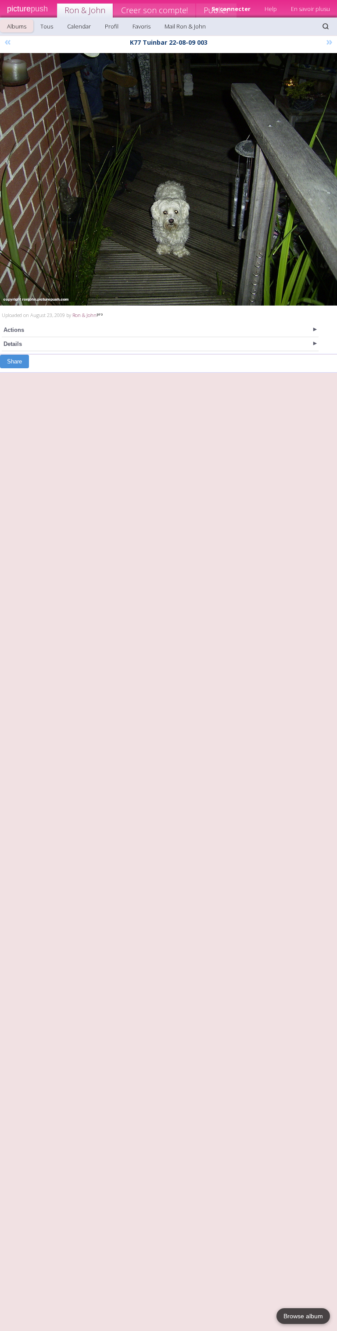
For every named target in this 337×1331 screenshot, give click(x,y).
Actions (14, 330)
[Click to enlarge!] (168, 179)
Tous (46, 26)
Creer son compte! (154, 10)
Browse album (303, 1316)
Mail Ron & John (185, 26)
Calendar (79, 26)
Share (14, 361)
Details (13, 344)
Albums (16, 26)
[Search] (326, 26)
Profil (111, 26)
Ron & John (85, 10)
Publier (216, 10)
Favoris (142, 26)
